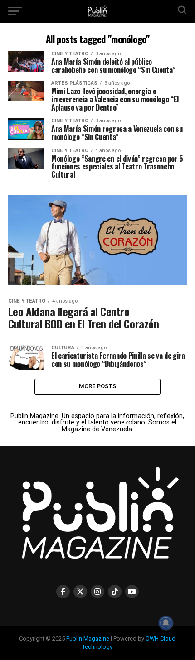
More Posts (98, 386)
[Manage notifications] (166, 623)
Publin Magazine (87, 638)
